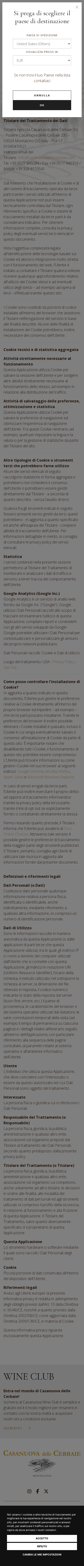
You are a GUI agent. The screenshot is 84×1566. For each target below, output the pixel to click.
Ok (42, 105)
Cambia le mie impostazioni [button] (42, 1554)
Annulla (42, 95)
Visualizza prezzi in (42, 52)
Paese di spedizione (42, 35)
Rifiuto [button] (42, 1546)
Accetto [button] (42, 1538)
